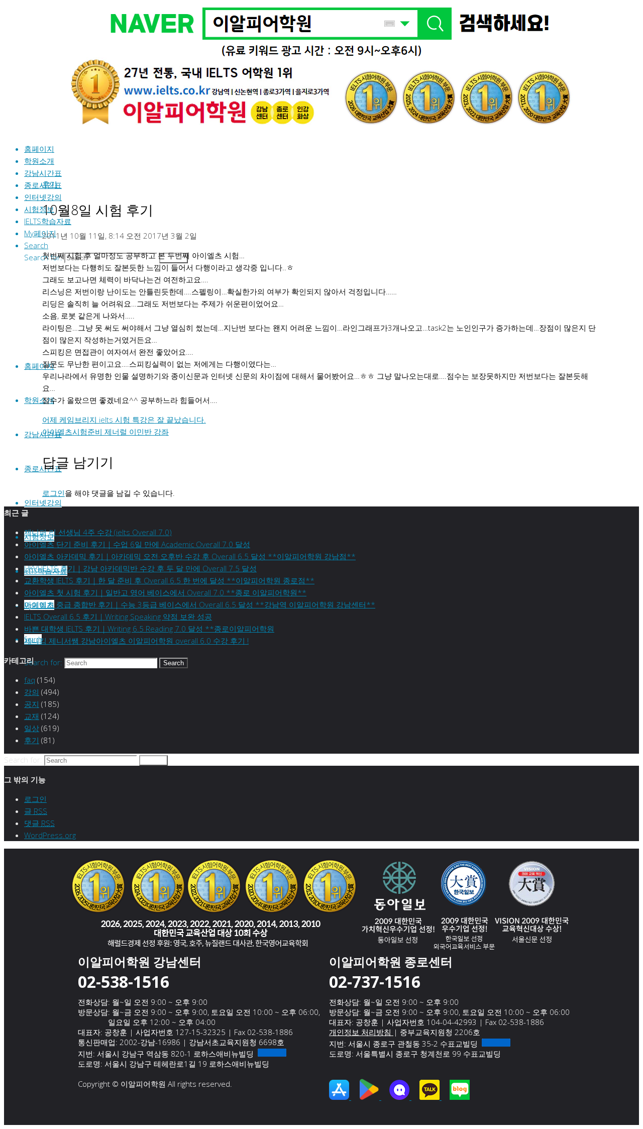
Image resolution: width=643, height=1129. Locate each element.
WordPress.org (50, 835)
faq (29, 680)
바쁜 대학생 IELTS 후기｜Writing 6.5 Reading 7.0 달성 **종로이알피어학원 (149, 629)
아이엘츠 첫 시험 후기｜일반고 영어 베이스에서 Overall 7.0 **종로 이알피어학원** (165, 592)
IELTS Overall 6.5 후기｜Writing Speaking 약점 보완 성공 (118, 616)
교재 (31, 716)
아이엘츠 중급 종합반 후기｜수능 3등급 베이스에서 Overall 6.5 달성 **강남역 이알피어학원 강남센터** (199, 604)
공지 (31, 704)
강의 (31, 692)
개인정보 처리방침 (361, 1032)
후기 (49, 184)
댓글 (39, 823)
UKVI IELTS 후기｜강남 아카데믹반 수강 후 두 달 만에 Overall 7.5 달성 (140, 568)
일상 (31, 728)
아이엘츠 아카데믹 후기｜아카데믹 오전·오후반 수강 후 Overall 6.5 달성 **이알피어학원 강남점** (190, 556)
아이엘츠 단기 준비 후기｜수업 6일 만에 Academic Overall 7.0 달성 (137, 544)
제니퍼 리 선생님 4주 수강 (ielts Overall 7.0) (98, 532)
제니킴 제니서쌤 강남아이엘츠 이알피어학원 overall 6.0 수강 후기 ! (136, 641)
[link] (36, 245)
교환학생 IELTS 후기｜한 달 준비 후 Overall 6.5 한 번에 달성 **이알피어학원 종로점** (169, 580)
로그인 (53, 493)
